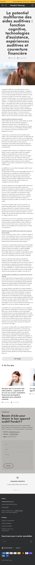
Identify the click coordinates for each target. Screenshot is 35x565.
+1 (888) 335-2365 (13, 434)
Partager (19, 359)
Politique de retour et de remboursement (7, 529)
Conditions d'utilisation (7, 526)
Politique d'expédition (7, 523)
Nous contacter (5, 507)
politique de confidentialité (8, 520)
